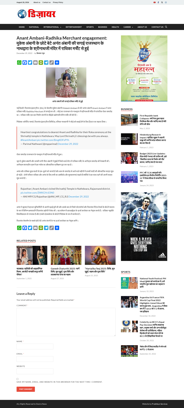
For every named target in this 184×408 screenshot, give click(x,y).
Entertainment (74, 27)
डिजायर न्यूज (41, 53)
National (34, 27)
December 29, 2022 (68, 143)
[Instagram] (165, 2)
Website (21, 366)
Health (115, 27)
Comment (22, 305)
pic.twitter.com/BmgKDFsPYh (53, 139)
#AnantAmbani (29, 139)
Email (20, 354)
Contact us (47, 2)
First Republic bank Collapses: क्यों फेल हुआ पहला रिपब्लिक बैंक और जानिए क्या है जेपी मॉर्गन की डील (153, 119)
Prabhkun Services (159, 404)
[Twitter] (162, 2)
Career (127, 27)
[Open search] (166, 27)
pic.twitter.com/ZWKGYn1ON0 (37, 192)
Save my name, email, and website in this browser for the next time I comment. (60, 382)
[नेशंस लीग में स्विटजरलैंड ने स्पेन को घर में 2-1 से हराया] (129, 346)
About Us (142, 27)
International (51, 27)
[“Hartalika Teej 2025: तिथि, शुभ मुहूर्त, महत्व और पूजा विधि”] (100, 256)
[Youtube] (154, 2)
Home (22, 27)
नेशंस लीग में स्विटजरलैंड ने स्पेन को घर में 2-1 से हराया (153, 348)
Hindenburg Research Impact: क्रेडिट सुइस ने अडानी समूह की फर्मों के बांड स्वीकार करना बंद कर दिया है (153, 138)
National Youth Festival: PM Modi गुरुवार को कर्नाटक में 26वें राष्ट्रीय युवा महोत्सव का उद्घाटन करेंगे (153, 282)
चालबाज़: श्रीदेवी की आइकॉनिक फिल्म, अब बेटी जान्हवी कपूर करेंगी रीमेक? (30, 271)
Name (20, 341)
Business (102, 27)
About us (37, 2)
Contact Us (157, 27)
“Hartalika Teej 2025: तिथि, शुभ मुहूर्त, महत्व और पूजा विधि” (100, 270)
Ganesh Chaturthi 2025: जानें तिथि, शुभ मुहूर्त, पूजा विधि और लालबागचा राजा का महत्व (65, 271)
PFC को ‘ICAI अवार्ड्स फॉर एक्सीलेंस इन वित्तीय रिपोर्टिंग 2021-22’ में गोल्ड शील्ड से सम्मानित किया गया (153, 176)
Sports (90, 27)
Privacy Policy (58, 2)
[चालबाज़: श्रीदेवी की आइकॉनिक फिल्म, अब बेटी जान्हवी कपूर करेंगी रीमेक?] (32, 256)
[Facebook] (158, 2)
